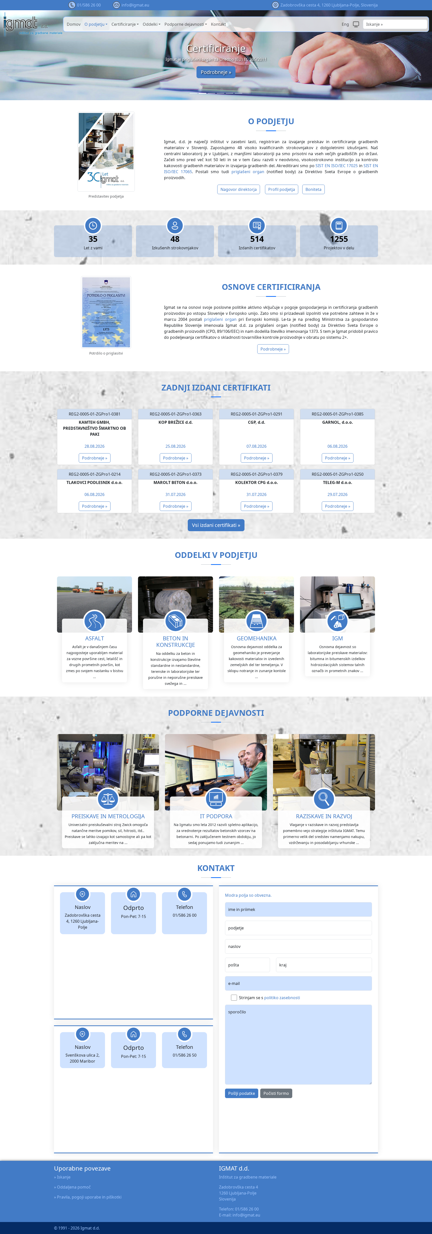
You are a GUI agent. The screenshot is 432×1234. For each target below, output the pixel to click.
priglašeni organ (248, 171)
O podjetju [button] (94, 24)
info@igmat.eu (135, 5)
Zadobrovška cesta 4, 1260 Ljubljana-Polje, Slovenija (329, 5)
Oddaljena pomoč (74, 1187)
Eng (345, 24)
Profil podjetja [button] (281, 189)
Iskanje (63, 1177)
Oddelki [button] (150, 24)
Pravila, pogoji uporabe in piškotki (89, 1197)
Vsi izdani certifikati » (216, 525)
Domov (73, 24)
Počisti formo (276, 1093)
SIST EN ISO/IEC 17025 (337, 165)
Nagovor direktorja (238, 189)
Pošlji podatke (241, 1093)
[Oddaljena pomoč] (356, 24)
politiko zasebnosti (282, 997)
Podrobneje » (216, 72)
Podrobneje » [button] (273, 349)
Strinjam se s (269, 997)
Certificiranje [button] (124, 24)
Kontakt (218, 24)
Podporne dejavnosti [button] (184, 24)
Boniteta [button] (314, 189)
